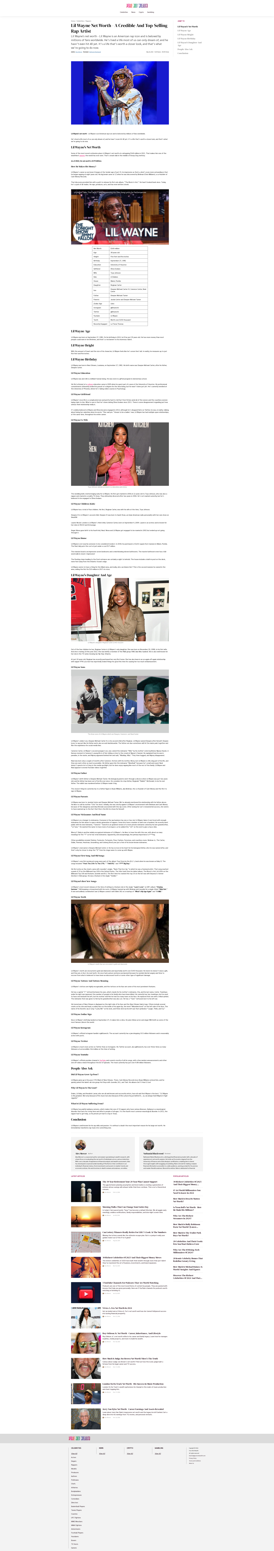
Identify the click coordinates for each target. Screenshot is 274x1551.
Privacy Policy (192, 1458)
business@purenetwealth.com (197, 1455)
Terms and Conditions (195, 1460)
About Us (191, 1463)
